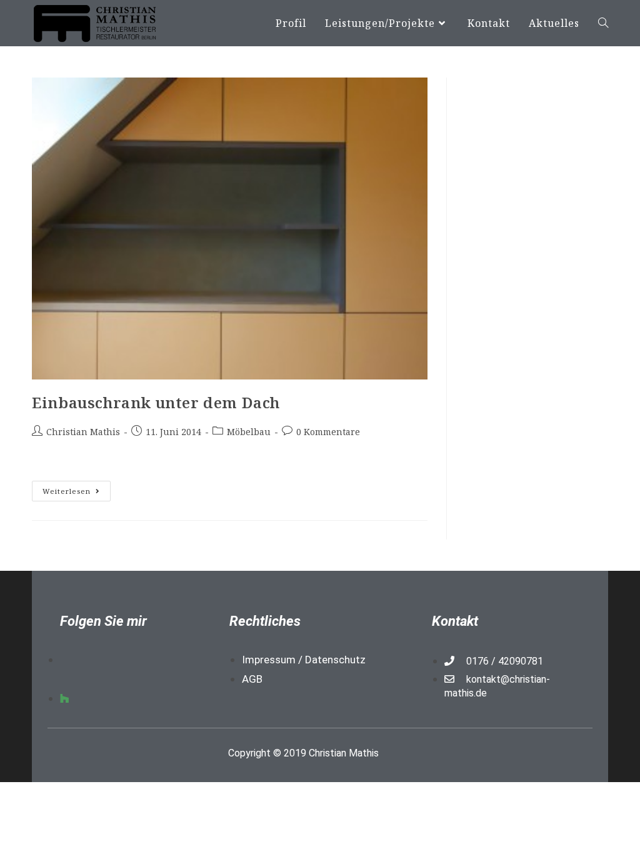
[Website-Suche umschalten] (603, 23)
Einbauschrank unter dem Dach (156, 402)
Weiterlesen (76, 488)
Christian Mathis (83, 432)
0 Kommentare (328, 432)
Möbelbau (249, 432)
